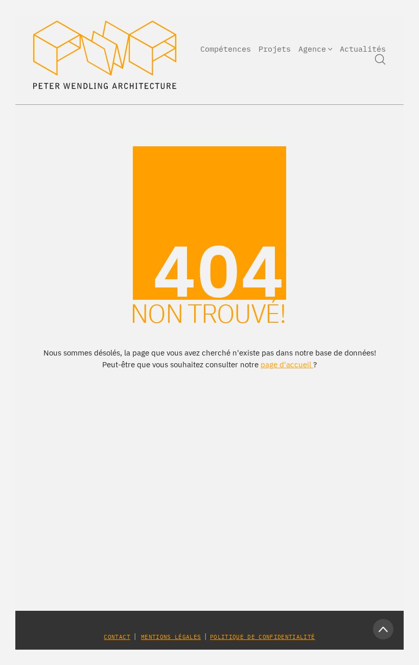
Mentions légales (171, 636)
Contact (117, 636)
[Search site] (380, 59)
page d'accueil (287, 364)
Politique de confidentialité (262, 636)
